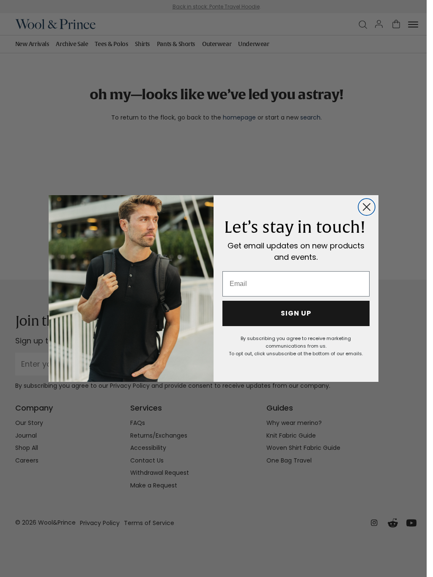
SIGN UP (296, 313)
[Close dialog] (366, 207)
